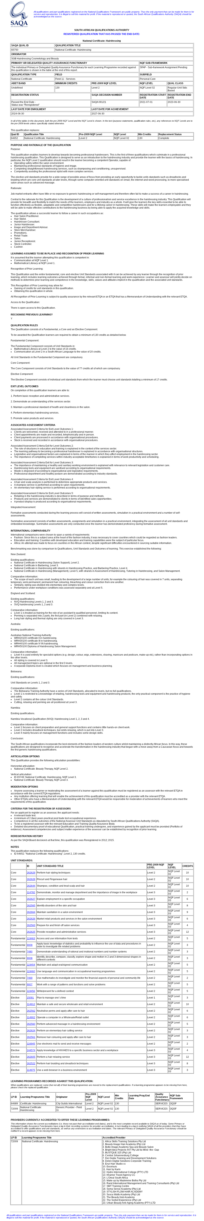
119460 (31, 971)
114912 (31, 1004)
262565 (31, 905)
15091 (30, 997)
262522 (31, 1063)
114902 (31, 1017)
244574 (31, 1050)
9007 (29, 984)
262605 (31, 1057)
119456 (31, 991)
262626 (31, 918)
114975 (31, 1070)
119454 (31, 964)
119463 (31, 938)
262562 (31, 1010)
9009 (29, 945)
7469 (29, 978)
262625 (31, 932)
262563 (31, 925)
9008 (29, 958)
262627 (31, 899)
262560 (31, 1024)
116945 (31, 1043)
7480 (29, 951)
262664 (31, 912)
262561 (31, 1037)
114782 (31, 892)
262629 (31, 872)
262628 (31, 879)
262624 (31, 1030)
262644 (31, 885)
